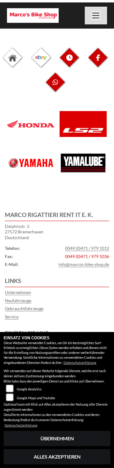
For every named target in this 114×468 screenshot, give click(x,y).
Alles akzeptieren (57, 456)
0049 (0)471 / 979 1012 (87, 248)
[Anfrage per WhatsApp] (55, 87)
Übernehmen (57, 438)
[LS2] (83, 124)
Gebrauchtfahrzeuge (24, 308)
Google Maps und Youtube (36, 398)
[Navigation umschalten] (96, 15)
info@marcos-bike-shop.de (83, 264)
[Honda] (31, 123)
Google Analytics (29, 389)
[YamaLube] (83, 162)
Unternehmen (18, 292)
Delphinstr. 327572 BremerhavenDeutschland (24, 232)
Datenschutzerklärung (80, 363)
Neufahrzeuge (18, 300)
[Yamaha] (31, 163)
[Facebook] (98, 62)
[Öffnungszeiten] (69, 62)
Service (12, 316)
